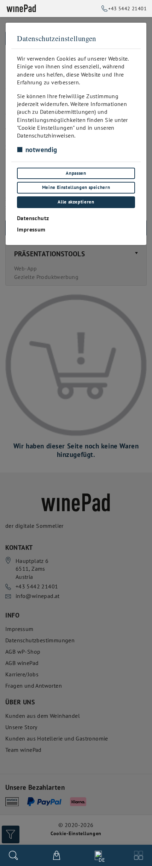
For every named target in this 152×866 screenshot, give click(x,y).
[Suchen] (13, 855)
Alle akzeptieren (76, 202)
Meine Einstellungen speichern (76, 187)
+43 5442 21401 (127, 8)
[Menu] (138, 855)
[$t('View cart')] (56, 855)
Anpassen (76, 173)
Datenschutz (33, 218)
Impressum (31, 229)
